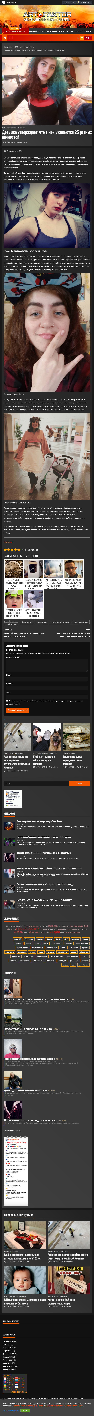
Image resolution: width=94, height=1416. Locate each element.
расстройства (82, 622)
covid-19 (25, 926)
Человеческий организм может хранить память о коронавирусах (44, 837)
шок (67, 932)
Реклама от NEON (12, 1131)
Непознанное (12, 127)
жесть (18, 932)
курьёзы (53, 925)
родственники (64, 926)
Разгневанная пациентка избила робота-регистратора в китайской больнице (17, 762)
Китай (62, 932)
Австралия (29, 939)
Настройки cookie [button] (11, 1410)
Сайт (8, 692)
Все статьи (37, 753)
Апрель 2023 (8, 1348)
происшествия (28, 929)
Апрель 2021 (8, 1360)
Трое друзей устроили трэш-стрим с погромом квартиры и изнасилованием (36, 998)
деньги (25, 932)
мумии (32, 952)
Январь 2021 (8, 1369)
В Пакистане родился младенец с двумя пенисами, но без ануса (25, 1301)
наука (60, 929)
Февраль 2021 (8, 1366)
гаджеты (18, 943)
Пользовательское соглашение (13, 1399)
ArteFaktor (10, 142)
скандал (85, 956)
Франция (75, 939)
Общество (21, 127)
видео (54, 932)
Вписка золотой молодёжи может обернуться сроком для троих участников (49, 868)
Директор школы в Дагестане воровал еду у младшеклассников (44, 899)
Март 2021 (7, 1363)
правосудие (28, 956)
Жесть (15, 1296)
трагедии (9, 926)
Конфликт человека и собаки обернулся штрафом (44, 760)
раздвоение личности (61, 622)
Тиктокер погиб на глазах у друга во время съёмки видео (28, 1028)
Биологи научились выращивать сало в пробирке (72, 760)
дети (37, 943)
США (85, 926)
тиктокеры (51, 961)
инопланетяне (22, 948)
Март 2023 (7, 1351)
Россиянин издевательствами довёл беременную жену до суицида (45, 884)
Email (9, 684)
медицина (75, 932)
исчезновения (37, 948)
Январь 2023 (8, 1357)
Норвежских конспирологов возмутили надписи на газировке (29, 1058)
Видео (12, 753)
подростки (45, 932)
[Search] (77, 37)
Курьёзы (45, 753)
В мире (6, 753)
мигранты (22, 952)
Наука (4, 127)
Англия (14, 622)
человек (85, 961)
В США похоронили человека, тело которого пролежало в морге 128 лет (22, 1256)
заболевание (26, 622)
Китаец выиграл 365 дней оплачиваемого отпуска (61, 1301)
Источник (8, 542)
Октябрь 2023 (8, 1341)
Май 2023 (7, 1345)
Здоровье (22, 1296)
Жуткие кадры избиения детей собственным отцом (25, 1090)
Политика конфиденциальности (37, 1399)
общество (11, 929)
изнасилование (82, 943)
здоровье (34, 926)
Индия (49, 939)
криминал (45, 929)
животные (83, 929)
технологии (53, 929)
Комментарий (13, 657)
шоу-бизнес (17, 926)
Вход (81, 1399)
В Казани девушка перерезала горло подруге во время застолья (44, 852)
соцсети (13, 961)
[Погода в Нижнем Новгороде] (77, 2)
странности (10, 624)
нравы (65, 929)
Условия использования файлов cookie (64, 1399)
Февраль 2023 (8, 1354)
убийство (34, 932)
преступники (43, 926)
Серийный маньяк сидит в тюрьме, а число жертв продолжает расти (24, 633)
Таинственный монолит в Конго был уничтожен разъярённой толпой (73, 633)
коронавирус (74, 929)
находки (50, 952)
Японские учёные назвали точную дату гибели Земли (39, 821)
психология (41, 622)
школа (65, 965)
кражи (63, 948)
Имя (8, 675)
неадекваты (76, 926)
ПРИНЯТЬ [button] (25, 1410)
